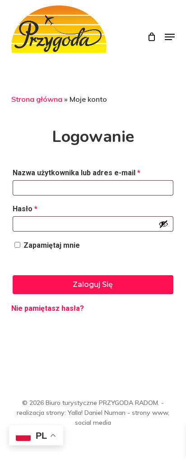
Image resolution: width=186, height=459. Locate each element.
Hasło (25, 209)
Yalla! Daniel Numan (97, 413)
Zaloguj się (93, 284)
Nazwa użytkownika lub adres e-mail (76, 172)
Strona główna (36, 99)
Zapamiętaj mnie (51, 245)
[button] (170, 36)
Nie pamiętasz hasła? (47, 308)
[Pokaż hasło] (163, 224)
